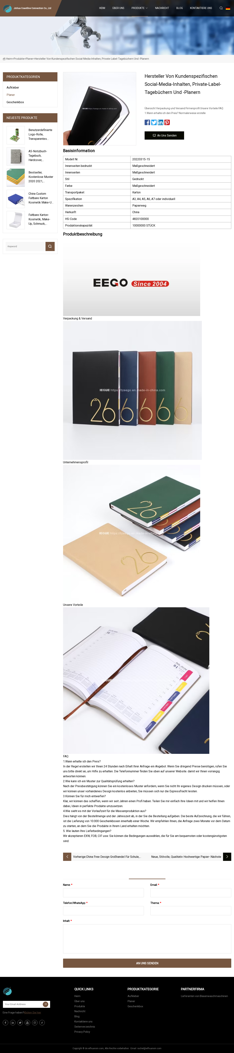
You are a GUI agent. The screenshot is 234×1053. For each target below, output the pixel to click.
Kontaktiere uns (201, 8)
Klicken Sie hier (32, 1012)
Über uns (118, 8)
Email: (154, 884)
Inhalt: (67, 920)
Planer (29, 58)
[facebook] (5, 1022)
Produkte (138, 8)
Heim (102, 8)
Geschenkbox (15, 102)
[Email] (45, 1004)
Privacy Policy (82, 1031)
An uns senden (167, 135)
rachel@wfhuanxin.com (149, 1048)
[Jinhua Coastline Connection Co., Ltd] (21, 991)
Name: (67, 884)
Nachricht (162, 8)
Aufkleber (13, 87)
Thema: (155, 902)
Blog (179, 8)
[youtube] (27, 1022)
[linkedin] (13, 1022)
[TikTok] (42, 1022)
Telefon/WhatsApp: (75, 902)
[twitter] (20, 1022)
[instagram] (34, 1022)
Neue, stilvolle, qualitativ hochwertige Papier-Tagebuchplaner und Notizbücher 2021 (180, 857)
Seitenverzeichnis (84, 1026)
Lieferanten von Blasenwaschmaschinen (204, 996)
